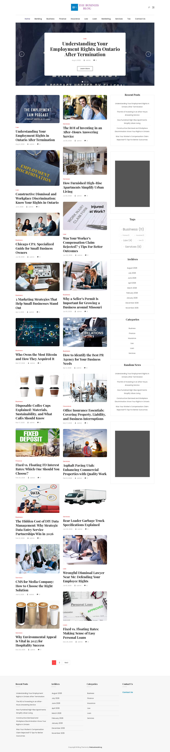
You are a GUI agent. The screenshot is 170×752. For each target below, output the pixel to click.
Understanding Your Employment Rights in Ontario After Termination (85, 48)
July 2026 (132, 273)
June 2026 (132, 278)
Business (50, 19)
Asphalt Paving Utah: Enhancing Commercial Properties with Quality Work (85, 469)
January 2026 (132, 298)
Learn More (85, 68)
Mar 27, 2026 (20, 363)
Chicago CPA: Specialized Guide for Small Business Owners (35, 248)
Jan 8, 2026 (67, 585)
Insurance (75, 19)
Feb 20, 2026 (20, 478)
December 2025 (132, 303)
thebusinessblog (95, 747)
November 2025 (132, 308)
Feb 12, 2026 (20, 538)
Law (86, 19)
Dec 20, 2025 (20, 650)
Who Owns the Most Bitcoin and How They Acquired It (36, 356)
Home (27, 19)
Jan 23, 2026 (67, 529)
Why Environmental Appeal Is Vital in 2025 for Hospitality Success (36, 641)
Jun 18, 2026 (20, 257)
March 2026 (132, 288)
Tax (128, 19)
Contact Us (140, 19)
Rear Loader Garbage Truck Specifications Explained (83, 522)
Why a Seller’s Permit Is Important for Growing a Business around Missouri (82, 302)
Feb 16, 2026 (67, 478)
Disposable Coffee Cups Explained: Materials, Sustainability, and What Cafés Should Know (34, 411)
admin (88, 60)
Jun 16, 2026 (67, 311)
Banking (38, 19)
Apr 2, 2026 (67, 368)
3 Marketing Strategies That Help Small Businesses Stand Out (37, 303)
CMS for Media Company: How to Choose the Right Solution (35, 585)
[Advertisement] (133, 184)
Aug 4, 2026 (76, 60)
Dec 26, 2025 (68, 642)
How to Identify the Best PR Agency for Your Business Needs (83, 359)
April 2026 (132, 283)
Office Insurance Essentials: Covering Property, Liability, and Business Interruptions (84, 414)
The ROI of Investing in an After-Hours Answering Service (82, 132)
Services (119, 19)
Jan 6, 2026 (20, 594)
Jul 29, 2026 (67, 141)
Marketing (106, 19)
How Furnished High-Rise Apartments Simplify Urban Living (83, 187)
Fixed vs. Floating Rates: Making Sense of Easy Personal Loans (81, 633)
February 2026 (132, 293)
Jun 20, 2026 (67, 255)
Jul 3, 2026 (19, 207)
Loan (95, 19)
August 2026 (132, 268)
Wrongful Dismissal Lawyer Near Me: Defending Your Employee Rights (83, 577)
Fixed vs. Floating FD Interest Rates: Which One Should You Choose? (37, 469)
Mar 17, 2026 (20, 422)
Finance (62, 19)
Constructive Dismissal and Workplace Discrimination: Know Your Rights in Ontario (37, 198)
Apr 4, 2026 (20, 312)
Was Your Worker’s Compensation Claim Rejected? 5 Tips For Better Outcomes (83, 244)
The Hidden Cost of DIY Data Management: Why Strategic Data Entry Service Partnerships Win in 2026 (37, 527)
